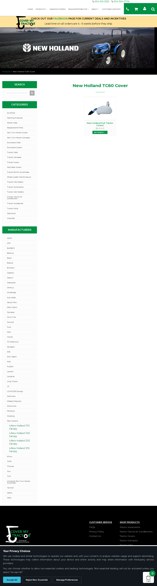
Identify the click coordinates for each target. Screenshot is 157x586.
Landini (10, 371)
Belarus (10, 253)
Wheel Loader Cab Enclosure (19, 177)
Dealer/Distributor (78, 9)
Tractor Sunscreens (15, 187)
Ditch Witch (12, 307)
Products (41, 9)
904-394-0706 (121, 1)
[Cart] (136, 9)
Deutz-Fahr (12, 302)
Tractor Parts (12, 208)
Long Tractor (12, 381)
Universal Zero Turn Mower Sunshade (18, 482)
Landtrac (11, 376)
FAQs (92, 527)
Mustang (11, 416)
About (95, 9)
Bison (9, 258)
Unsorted (11, 218)
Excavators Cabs (14, 142)
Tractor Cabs (12, 152)
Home (30, 9)
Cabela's (10, 273)
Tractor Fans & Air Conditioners (14, 198)
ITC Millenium (13, 342)
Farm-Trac (11, 317)
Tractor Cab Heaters (15, 192)
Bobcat (10, 263)
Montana (11, 411)
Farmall (10, 322)
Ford (9, 327)
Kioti (9, 362)
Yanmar (10, 488)
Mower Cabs (12, 123)
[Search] (153, 9)
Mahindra (11, 396)
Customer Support (111, 9)
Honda (10, 337)
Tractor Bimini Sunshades (18, 172)
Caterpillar (11, 283)
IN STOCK (11, 113)
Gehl (9, 332)
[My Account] (144, 8)
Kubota (10, 366)
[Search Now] (32, 93)
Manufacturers (57, 9)
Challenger (11, 292)
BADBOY (11, 248)
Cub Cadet (11, 297)
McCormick (11, 406)
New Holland (12, 421)
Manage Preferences (67, 579)
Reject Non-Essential (37, 579)
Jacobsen (11, 347)
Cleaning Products (15, 118)
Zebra (9, 493)
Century (10, 287)
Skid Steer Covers (14, 167)
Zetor (9, 498)
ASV (9, 243)
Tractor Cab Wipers (15, 182)
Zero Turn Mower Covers (17, 133)
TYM (9, 476)
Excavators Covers (14, 147)
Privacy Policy (96, 531)
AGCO (9, 238)
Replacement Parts (15, 128)
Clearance (11, 213)
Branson (10, 268)
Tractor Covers (13, 162)
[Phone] (127, 9)
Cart (149, 577)
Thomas (10, 466)
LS (8, 386)
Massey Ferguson (14, 401)
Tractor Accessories (15, 203)
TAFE (9, 461)
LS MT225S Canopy (15, 391)
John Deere (12, 357)
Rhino (9, 456)
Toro (9, 471)
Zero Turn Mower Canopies (18, 138)
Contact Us (95, 536)
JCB (8, 352)
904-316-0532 (102, 1)
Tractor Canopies (14, 157)
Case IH (10, 278)
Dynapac (11, 312)
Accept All (12, 579)
